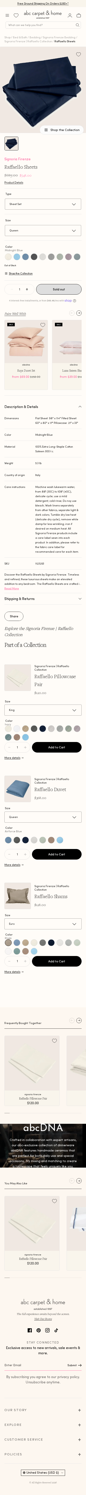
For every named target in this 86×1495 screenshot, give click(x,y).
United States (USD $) (42, 1473)
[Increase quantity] (27, 289)
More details (12, 757)
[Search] (77, 25)
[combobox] (43, 25)
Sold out (59, 289)
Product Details (13, 182)
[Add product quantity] (9, 747)
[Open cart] (78, 15)
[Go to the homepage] (43, 18)
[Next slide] (79, 313)
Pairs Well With (15, 313)
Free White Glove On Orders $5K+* (43, 3)
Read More (11, 588)
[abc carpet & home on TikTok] (56, 1329)
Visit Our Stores (43, 1318)
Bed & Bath (20, 37)
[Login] (69, 15)
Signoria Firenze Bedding (59, 37)
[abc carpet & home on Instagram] (47, 1329)
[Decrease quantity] (12, 289)
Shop (7, 37)
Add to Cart (56, 747)
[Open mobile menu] (7, 15)
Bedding (35, 37)
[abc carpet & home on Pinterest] (38, 1329)
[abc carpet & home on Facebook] (30, 1329)
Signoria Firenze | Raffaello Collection (28, 41)
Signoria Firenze (17, 159)
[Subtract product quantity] (25, 747)
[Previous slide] (72, 313)
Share (14, 616)
